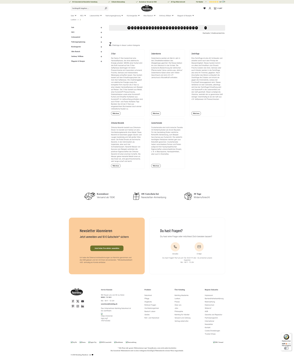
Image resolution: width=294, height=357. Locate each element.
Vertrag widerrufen (181, 321)
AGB (206, 311)
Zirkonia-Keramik (117, 123)
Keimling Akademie (181, 295)
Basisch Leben (149, 311)
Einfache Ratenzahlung (118, 2)
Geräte (147, 315)
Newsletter (209, 324)
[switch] (286, 348)
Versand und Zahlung (182, 318)
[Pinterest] (73, 306)
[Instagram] (77, 306)
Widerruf (208, 308)
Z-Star (113, 53)
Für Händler (199, 2)
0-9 (129, 28)
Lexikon (177, 298)
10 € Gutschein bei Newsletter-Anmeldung (84, 2)
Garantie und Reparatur (213, 315)
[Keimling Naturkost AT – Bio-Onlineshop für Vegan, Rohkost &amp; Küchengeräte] (147, 8)
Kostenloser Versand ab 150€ (148, 2)
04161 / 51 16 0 (106, 297)
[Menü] (290, 334)
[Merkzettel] (204, 8)
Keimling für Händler (182, 315)
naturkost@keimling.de (109, 304)
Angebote (148, 302)
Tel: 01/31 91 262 (190, 258)
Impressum (209, 295)
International (209, 321)
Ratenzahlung (210, 302)
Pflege (146, 298)
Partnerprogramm (211, 318)
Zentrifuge (195, 53)
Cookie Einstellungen (212, 331)
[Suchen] (106, 8)
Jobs (176, 308)
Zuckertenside (156, 123)
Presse (177, 302)
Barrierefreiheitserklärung (214, 298)
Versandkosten (152, 348)
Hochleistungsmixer (151, 308)
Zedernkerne (156, 53)
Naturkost (148, 295)
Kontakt (207, 327)
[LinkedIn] (82, 306)
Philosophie (179, 311)
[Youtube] (82, 301)
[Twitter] (77, 301)
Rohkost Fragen (150, 305)
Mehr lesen (116, 113)
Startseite (206, 33)
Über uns (178, 305)
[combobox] (87, 8)
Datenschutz (209, 305)
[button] (205, 2)
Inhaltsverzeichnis (218, 33)
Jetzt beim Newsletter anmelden (107, 248)
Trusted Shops (210, 334)
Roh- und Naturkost (151, 318)
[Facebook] (73, 301)
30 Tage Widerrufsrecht (178, 2)
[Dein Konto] (209, 8)
